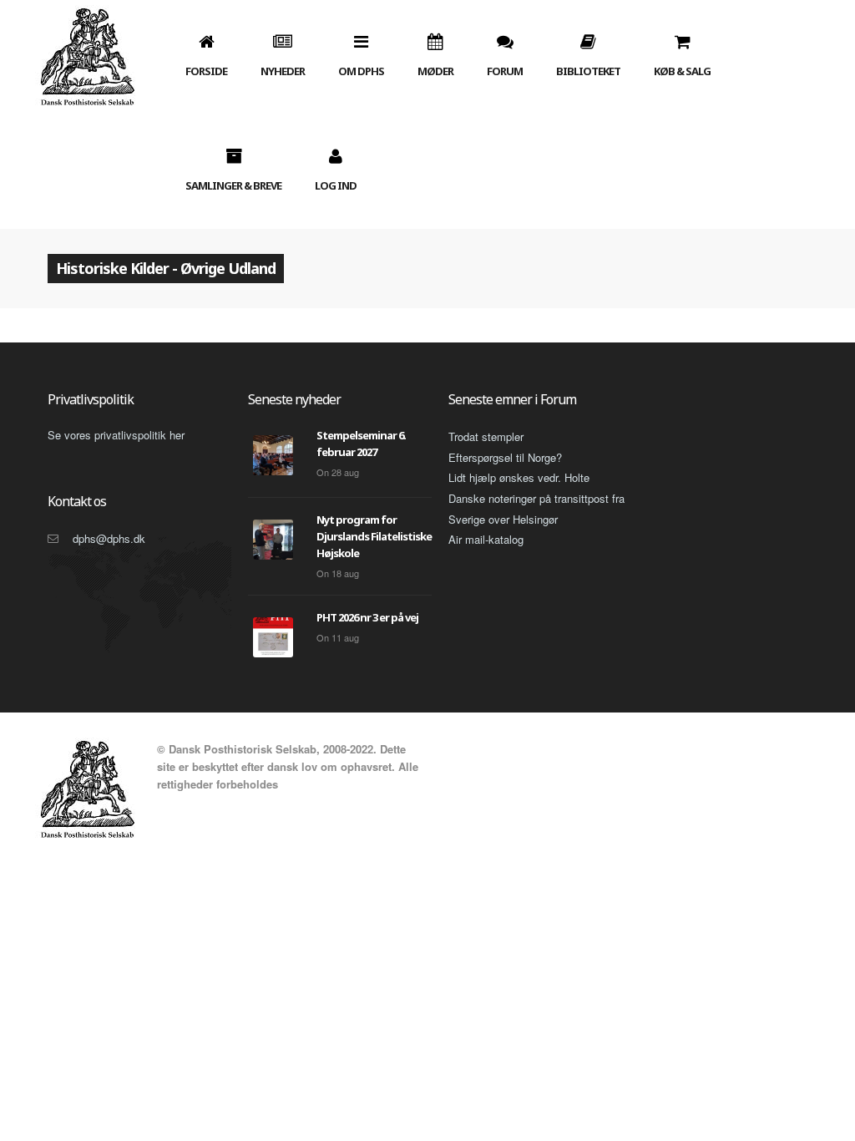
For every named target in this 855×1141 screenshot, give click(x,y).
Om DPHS (361, 71)
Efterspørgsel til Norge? (505, 457)
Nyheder (283, 71)
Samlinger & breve (233, 185)
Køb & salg (682, 71)
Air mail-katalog (486, 539)
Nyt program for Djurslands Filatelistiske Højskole (374, 536)
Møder (435, 71)
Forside (206, 71)
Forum (505, 71)
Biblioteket (588, 71)
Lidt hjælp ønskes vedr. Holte (518, 477)
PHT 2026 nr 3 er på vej (367, 617)
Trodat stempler (486, 436)
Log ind (336, 185)
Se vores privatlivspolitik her (116, 435)
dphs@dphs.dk (109, 538)
